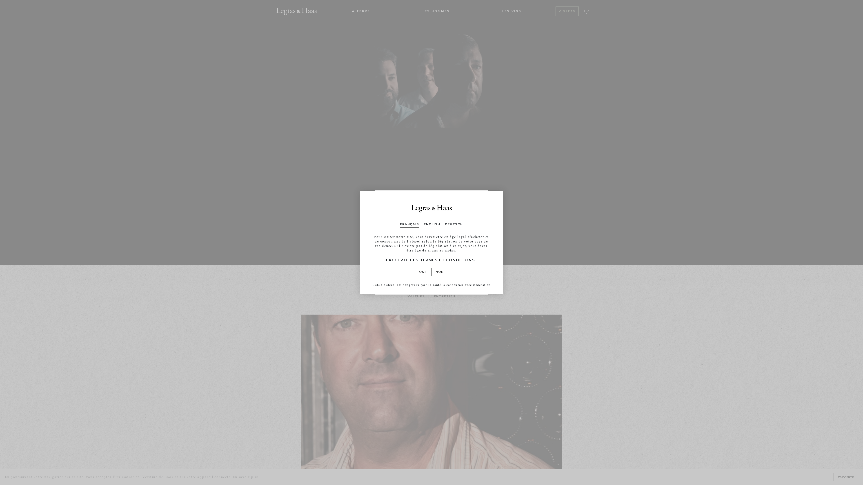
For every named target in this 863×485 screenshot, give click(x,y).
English (432, 224)
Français (409, 224)
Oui (422, 271)
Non (440, 271)
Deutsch (454, 224)
